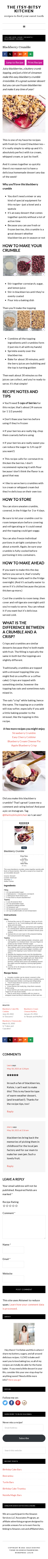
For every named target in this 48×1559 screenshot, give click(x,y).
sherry (9, 1127)
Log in (30, 1553)
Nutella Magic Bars (12, 1495)
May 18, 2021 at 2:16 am (18, 1130)
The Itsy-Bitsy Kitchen (24, 9)
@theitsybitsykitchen (15, 814)
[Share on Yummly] (20, 54)
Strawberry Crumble (24, 732)
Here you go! (14, 1379)
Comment (9, 1212)
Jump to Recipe (14, 62)
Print (24, 848)
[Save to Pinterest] (15, 54)
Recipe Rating (11, 1201)
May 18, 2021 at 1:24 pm (18, 1068)
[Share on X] (10, 54)
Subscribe (24, 1438)
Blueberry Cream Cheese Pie (24, 741)
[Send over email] (30, 54)
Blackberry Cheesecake (12, 1021)
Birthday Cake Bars (12, 1469)
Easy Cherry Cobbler (24, 737)
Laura (9, 1065)
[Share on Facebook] (5, 54)
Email (6, 1258)
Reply (10, 1111)
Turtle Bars (8, 1482)
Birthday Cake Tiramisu (14, 1488)
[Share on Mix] (25, 54)
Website (7, 1273)
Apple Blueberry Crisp (24, 745)
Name (7, 1244)
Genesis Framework (28, 1550)
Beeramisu (8, 1475)
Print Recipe (35, 62)
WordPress (20, 1553)
